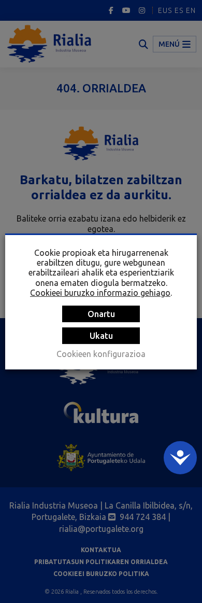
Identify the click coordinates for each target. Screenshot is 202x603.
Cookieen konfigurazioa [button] (101, 354)
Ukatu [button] (101, 335)
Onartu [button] (101, 314)
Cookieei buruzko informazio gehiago (100, 292)
